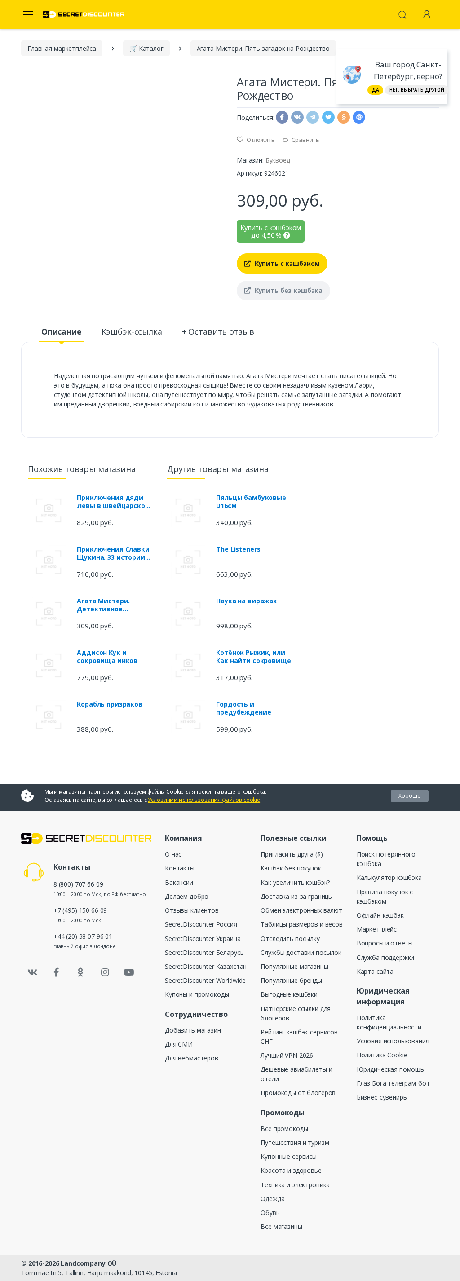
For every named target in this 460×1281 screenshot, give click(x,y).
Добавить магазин (193, 1030)
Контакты (180, 868)
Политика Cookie (382, 1055)
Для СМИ (179, 1044)
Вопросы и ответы (385, 943)
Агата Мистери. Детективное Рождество (103, 605)
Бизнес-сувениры (382, 1097)
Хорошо (409, 796)
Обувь (270, 1212)
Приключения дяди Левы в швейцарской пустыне (113, 502)
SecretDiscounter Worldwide (205, 980)
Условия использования (393, 1041)
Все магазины (281, 1226)
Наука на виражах (246, 601)
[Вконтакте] (32, 972)
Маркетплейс (377, 929)
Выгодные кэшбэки (289, 994)
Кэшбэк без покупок (291, 868)
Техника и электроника (295, 1184)
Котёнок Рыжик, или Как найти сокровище (253, 657)
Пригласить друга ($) (292, 854)
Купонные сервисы (289, 1156)
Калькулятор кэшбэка (389, 877)
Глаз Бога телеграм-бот (393, 1083)
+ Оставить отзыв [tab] (218, 331)
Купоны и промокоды (197, 994)
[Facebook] (56, 972)
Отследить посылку (290, 938)
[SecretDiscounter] (83, 14)
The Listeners (238, 549)
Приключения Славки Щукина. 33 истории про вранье (113, 553)
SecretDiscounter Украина (203, 938)
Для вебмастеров (191, 1058)
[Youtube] (129, 972)
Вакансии (179, 882)
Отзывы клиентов (192, 910)
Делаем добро (186, 896)
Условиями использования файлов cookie (204, 800)
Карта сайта (375, 971)
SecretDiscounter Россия (201, 924)
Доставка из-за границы (297, 896)
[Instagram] (105, 972)
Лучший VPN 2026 (287, 1055)
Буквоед (277, 160)
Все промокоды (284, 1128)
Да (375, 90)
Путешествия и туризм (295, 1142)
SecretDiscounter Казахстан (206, 966)
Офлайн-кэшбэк (380, 915)
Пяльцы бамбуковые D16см (251, 502)
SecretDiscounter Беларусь (204, 952)
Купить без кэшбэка (288, 290)
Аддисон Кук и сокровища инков (107, 657)
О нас (173, 854)
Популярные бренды (291, 980)
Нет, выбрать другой (416, 90)
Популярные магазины (294, 966)
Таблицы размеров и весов (302, 924)
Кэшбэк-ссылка (132, 331)
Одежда (272, 1198)
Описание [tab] (61, 331)
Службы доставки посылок (301, 952)
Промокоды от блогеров (298, 1092)
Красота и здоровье (291, 1170)
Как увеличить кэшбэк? (295, 882)
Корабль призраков (109, 704)
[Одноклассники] (81, 972)
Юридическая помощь (390, 1069)
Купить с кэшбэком (286, 263)
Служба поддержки (386, 957)
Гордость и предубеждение (243, 708)
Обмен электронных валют (301, 910)
